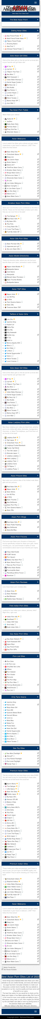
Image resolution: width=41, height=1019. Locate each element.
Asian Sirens (11, 492)
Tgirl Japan (11, 440)
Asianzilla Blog (11, 530)
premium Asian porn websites (21, 1004)
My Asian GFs (11, 221)
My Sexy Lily (11, 85)
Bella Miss (10, 720)
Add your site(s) (10, 1006)
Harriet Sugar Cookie (14, 82)
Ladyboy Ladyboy (13, 456)
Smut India (10, 624)
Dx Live (9, 180)
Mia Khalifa (10, 87)
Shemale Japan (12, 453)
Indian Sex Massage (14, 889)
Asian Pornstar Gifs (13, 244)
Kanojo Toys (11, 764)
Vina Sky (10, 330)
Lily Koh (10, 69)
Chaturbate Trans (13, 443)
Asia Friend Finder (13, 36)
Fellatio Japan (12, 794)
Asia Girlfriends (12, 502)
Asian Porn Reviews (18, 582)
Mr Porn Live (11, 664)
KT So (9, 66)
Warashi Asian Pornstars (15, 277)
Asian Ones (11, 591)
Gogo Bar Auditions (13, 831)
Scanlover (10, 575)
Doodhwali (10, 619)
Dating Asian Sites (19, 30)
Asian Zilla (10, 305)
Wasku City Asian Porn (14, 560)
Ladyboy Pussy (12, 469)
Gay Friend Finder (13, 647)
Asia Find (10, 46)
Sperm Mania (11, 784)
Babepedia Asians (13, 269)
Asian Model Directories (19, 255)
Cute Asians (11, 272)
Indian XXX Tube (12, 622)
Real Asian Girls (12, 219)
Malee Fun (10, 723)
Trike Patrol (11, 857)
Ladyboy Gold (12, 437)
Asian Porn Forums (19, 536)
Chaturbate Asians (13, 154)
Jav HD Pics (11, 297)
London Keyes (12, 93)
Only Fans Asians (18, 696)
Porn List (10, 690)
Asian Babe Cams (13, 196)
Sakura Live (11, 194)
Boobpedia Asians (13, 282)
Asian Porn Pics (12, 505)
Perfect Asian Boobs (13, 567)
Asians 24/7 (11, 165)
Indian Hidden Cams (14, 887)
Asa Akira (10, 74)
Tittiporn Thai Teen (13, 72)
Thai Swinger (11, 216)
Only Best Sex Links (13, 666)
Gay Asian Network (13, 639)
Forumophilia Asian (13, 570)
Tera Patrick (11, 90)
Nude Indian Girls (13, 627)
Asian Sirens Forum (13, 562)
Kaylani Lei (10, 324)
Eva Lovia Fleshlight (13, 761)
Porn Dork (10, 661)
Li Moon (10, 351)
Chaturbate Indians (13, 879)
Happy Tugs (11, 854)
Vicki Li (9, 356)
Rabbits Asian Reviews (14, 599)
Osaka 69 (10, 119)
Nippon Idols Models (14, 266)
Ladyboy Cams (12, 464)
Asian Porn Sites (19, 9)
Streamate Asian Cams (15, 178)
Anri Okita (10, 348)
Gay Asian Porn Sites (19, 633)
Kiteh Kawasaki (12, 77)
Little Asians (11, 789)
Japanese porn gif (13, 246)
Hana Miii (10, 710)
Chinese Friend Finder (14, 49)
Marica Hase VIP (12, 100)
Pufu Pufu (10, 224)
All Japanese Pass (13, 849)
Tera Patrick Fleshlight (14, 759)
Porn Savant (11, 557)
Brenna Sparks (12, 733)
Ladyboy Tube (12, 461)
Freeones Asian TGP (14, 307)
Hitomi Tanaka (12, 98)
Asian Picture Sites (19, 475)
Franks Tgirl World (13, 448)
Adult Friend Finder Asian (15, 38)
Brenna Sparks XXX (13, 343)
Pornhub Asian (12, 127)
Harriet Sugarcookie (13, 353)
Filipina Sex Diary (13, 841)
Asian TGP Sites (19, 289)
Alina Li (9, 345)
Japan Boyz (11, 644)
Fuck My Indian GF (13, 232)
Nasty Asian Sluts (12, 124)
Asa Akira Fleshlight (13, 753)
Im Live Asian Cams (13, 188)
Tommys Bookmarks (14, 685)
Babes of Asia (11, 802)
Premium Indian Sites (19, 863)
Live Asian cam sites (14, 1001)
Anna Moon (11, 739)
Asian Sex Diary (12, 791)
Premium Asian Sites (19, 770)
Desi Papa (10, 897)
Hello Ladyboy (12, 458)
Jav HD (9, 852)
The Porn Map (11, 680)
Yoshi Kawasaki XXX (13, 641)
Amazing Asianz (12, 44)
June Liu (10, 718)
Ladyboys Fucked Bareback (16, 445)
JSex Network (11, 844)
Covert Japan (11, 815)
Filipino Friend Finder (14, 41)
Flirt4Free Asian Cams (14, 167)
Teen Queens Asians (14, 302)
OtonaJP (10, 756)
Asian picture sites (24, 995)
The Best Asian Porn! (19, 19)
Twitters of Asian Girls (19, 314)
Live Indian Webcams (14, 183)
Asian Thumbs (12, 500)
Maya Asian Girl (12, 707)
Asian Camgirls (12, 186)
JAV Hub (10, 820)
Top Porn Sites (12, 682)
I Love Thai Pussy (13, 229)
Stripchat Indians (12, 881)
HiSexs (9, 669)
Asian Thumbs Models (14, 280)
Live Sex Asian (12, 191)
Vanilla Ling (10, 335)
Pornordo (10, 677)
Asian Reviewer (12, 594)
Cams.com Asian (13, 175)
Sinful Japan (11, 836)
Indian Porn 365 (12, 617)
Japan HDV (11, 825)
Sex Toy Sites (19, 748)
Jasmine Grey (11, 322)
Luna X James (12, 361)
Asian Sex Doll (11, 728)
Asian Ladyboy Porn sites (19, 422)
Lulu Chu (10, 319)
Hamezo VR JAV (12, 799)
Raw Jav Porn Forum (14, 565)
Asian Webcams (19, 138)
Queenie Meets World (14, 713)
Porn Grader (11, 674)
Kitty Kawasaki (11, 332)
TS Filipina (10, 466)
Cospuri (9, 818)
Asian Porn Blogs (19, 516)
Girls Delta (10, 810)
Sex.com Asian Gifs (13, 249)
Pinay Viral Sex (12, 129)
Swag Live (10, 157)
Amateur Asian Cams (14, 170)
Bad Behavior (11, 596)
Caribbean (10, 846)
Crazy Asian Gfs (12, 226)
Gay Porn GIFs (12, 649)
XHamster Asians (13, 132)
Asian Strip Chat (12, 152)
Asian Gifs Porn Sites (19, 238)
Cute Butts (10, 805)
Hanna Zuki (11, 705)
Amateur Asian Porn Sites (19, 203)
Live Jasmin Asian (13, 159)
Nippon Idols (11, 294)
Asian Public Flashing (14, 525)
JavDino (9, 121)
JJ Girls (9, 299)
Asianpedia (10, 274)
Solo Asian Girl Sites (18, 55)
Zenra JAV (10, 823)
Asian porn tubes (7, 995)
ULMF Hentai (11, 554)
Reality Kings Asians (14, 839)
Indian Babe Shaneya (14, 79)
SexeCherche (11, 687)
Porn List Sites (19, 656)
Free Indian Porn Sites (18, 605)
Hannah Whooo (12, 715)
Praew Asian (11, 726)
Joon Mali (10, 103)
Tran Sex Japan (12, 451)
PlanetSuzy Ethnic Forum (15, 573)
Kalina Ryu (10, 327)
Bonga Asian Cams (13, 173)
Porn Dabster (11, 672)
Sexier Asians (11, 162)
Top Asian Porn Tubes (19, 109)
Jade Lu (9, 340)
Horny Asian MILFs (13, 807)
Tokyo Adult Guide (13, 552)
